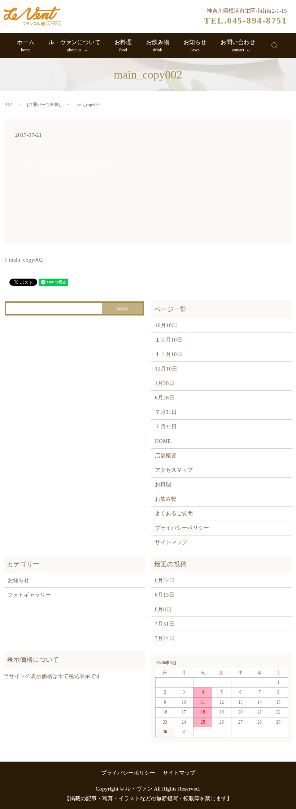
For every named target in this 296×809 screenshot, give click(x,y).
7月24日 (164, 638)
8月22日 (164, 580)
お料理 (123, 45)
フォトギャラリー (29, 595)
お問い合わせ (238, 45)
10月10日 (166, 325)
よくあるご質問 (174, 513)
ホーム (25, 45)
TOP (8, 104)
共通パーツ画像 (44, 104)
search (274, 45)
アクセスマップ (174, 470)
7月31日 (164, 624)
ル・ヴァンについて (74, 45)
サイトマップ (171, 542)
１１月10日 (168, 354)
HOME (163, 441)
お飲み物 (157, 45)
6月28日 (164, 398)
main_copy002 (26, 260)
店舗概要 (166, 455)
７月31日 (166, 412)
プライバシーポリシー (182, 528)
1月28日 (164, 383)
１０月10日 (168, 340)
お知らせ (194, 45)
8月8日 (163, 609)
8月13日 (164, 595)
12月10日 (166, 369)
